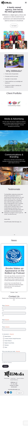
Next (16, 292)
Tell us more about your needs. (11, 351)
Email (5, 319)
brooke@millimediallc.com (14, 389)
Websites (7, 345)
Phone (5, 326)
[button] (26, 2)
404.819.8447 (14, 387)
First (3, 310)
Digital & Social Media (9, 342)
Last (3, 315)
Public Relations (8, 340)
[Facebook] (5, 392)
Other (6, 347)
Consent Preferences (14, 379)
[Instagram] (8, 392)
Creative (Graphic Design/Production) (13, 338)
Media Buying (8, 336)
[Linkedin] (11, 392)
